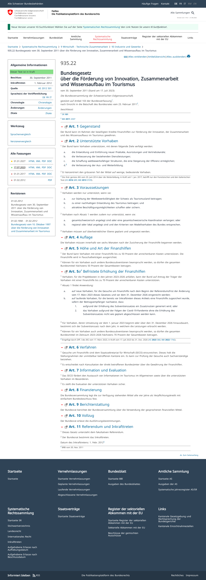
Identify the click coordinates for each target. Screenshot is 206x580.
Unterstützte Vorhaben (93, 140)
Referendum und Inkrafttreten (101, 426)
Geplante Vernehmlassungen (74, 483)
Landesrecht (14, 531)
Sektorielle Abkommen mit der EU (126, 527)
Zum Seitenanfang (188, 455)
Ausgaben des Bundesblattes (124, 483)
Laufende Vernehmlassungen (74, 489)
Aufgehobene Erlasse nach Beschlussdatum (22, 555)
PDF (44, 161)
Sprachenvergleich (20, 134)
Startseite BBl (115, 478)
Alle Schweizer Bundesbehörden (25, 3)
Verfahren (82, 347)
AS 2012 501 (45, 88)
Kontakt (165, 3)
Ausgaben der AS (167, 483)
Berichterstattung (89, 404)
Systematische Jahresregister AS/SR (177, 489)
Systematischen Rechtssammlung (101, 26)
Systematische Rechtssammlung (39, 46)
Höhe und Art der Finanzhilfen (100, 248)
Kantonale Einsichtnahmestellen (175, 526)
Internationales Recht (19, 536)
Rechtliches (177, 575)
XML (38, 161)
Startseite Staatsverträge (71, 516)
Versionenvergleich (20, 141)
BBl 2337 (68, 119)
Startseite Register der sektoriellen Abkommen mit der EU (127, 521)
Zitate (49, 113)
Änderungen (45, 107)
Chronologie (45, 102)
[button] (34, 38)
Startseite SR (15, 520)
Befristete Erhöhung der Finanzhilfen (114, 271)
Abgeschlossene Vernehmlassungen (77, 494)
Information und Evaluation (97, 370)
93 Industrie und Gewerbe (126, 46)
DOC (49, 161)
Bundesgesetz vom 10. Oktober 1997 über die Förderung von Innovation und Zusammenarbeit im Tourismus (31, 228)
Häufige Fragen (150, 3)
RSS (36, 575)
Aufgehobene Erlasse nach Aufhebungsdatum (22, 548)
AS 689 (71, 180)
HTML (32, 161)
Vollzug (81, 415)
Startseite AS (165, 478)
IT (185, 3)
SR (65, 114)
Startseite (13, 46)
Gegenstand (84, 126)
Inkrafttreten (15, 541)
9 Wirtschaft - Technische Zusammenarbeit (84, 46)
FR (180, 3)
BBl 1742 (168, 339)
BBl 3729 (85, 180)
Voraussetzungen (89, 187)
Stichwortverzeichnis (19, 525)
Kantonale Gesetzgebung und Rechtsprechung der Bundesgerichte (174, 518)
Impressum (192, 575)
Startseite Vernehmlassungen (74, 478)
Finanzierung (85, 389)
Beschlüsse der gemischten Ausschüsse (123, 534)
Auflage (81, 237)
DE (175, 3)
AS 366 (154, 339)
